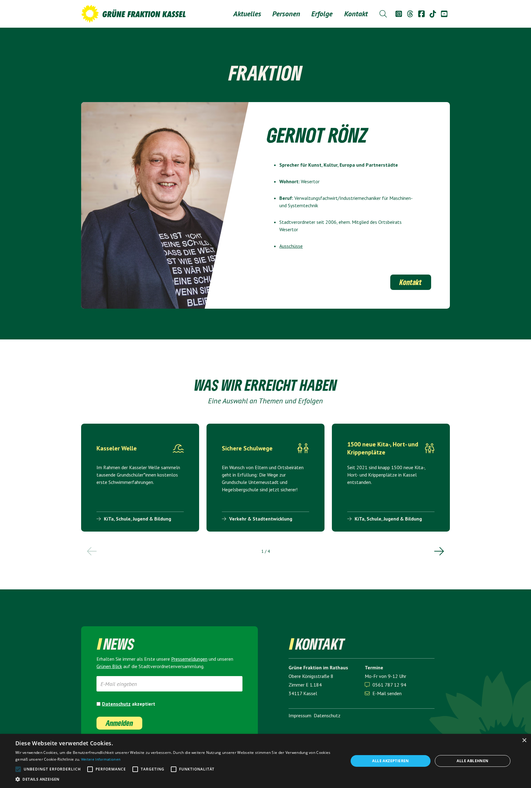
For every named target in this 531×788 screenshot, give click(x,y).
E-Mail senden (383, 693)
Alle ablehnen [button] (472, 760)
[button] (286, 14)
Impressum (300, 715)
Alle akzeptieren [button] (390, 760)
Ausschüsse (291, 246)
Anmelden (119, 723)
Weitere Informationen (100, 759)
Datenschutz (116, 704)
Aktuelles (247, 13)
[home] (133, 14)
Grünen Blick (109, 666)
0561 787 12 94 (389, 685)
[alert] (265, 761)
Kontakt (356, 13)
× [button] (524, 740)
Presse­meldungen (189, 659)
